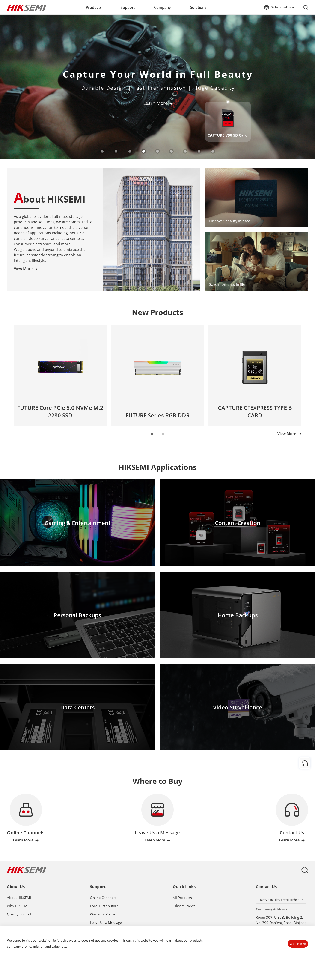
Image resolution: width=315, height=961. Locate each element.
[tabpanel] (157, 87)
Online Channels (103, 898)
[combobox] (281, 900)
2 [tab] (116, 151)
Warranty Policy (102, 914)
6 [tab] (171, 151)
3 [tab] (130, 151)
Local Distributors (104, 906)
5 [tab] (157, 151)
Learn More (155, 103)
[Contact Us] (305, 763)
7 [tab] (185, 151)
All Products (182, 898)
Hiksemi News (184, 906)
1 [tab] (102, 151)
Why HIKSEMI (17, 906)
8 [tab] (199, 151)
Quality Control (19, 914)
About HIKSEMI (19, 898)
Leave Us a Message (106, 923)
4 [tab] (144, 151)
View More (23, 268)
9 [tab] (213, 151)
